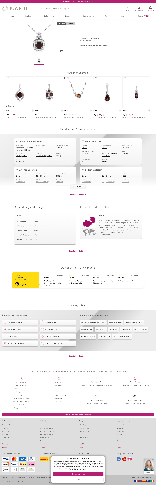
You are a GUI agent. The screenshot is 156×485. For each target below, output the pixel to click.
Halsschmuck (125, 329)
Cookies (31, 478)
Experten (59, 389)
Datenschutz (21, 478)
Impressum (41, 478)
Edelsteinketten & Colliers (134, 322)
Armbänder (6, 431)
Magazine (59, 392)
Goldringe (5, 444)
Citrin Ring (82, 435)
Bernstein (120, 435)
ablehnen (83, 467)
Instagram (129, 459)
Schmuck (11, 16)
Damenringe (6, 438)
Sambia (105, 161)
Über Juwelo (59, 383)
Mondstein (120, 444)
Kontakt (50, 478)
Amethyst (120, 428)
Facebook (119, 459)
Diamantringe (6, 441)
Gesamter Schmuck (9, 425)
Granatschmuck (86, 329)
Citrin (119, 438)
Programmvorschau (59, 395)
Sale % (107, 16)
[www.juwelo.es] (144, 481)
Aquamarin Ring (84, 431)
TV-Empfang (21, 395)
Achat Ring (82, 425)
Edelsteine (29, 16)
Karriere (5, 478)
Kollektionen (49, 16)
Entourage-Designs (140, 329)
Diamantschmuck (46, 441)
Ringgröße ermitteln (21, 408)
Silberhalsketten (104, 336)
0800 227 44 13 (103, 404)
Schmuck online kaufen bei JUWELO (93, 322)
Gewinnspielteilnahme (21, 392)
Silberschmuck (101, 329)
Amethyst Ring (84, 428)
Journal (58, 402)
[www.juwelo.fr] (136, 481)
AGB (12, 478)
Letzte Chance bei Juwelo (122, 336)
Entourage (20, 161)
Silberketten (113, 329)
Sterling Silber (21, 156)
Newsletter (59, 398)
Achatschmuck (45, 425)
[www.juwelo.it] (152, 481)
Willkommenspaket (21, 389)
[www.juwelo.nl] (140, 481)
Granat (84, 148)
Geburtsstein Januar (88, 336)
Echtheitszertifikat (21, 386)
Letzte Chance (88, 16)
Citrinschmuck (45, 438)
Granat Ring (83, 441)
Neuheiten (68, 16)
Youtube (124, 459)
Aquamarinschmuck (47, 431)
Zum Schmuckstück (76, 195)
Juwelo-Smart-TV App (21, 398)
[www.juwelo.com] (148, 481)
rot (83, 161)
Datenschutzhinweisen (77, 470)
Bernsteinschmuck (46, 435)
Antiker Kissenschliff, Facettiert (110, 154)
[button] (127, 9)
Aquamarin (120, 431)
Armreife (5, 435)
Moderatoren (59, 386)
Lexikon (124, 16)
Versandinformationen (21, 402)
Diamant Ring (83, 438)
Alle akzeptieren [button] (78, 474)
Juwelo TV (143, 16)
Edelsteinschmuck (115, 322)
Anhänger (5, 428)
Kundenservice (21, 383)
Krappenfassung (128, 153)
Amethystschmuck (46, 428)
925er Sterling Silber (44, 156)
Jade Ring (82, 444)
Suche (114, 9)
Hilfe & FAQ (21, 405)
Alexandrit (120, 425)
